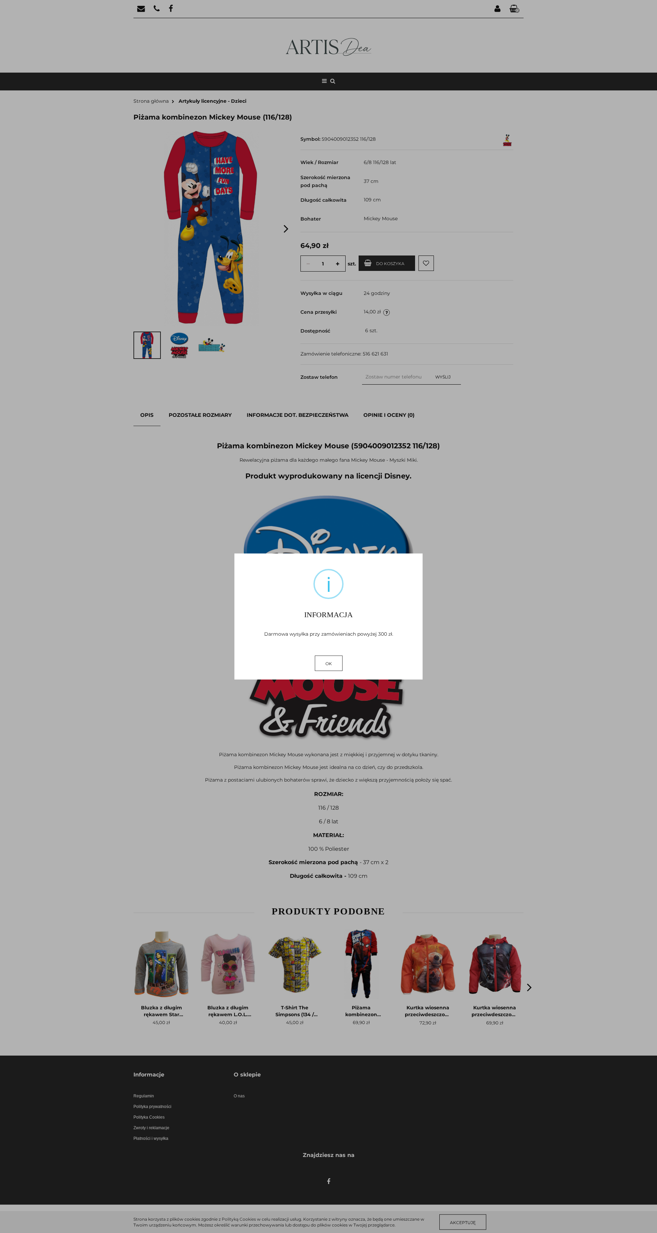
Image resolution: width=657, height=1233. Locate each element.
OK (328, 663)
